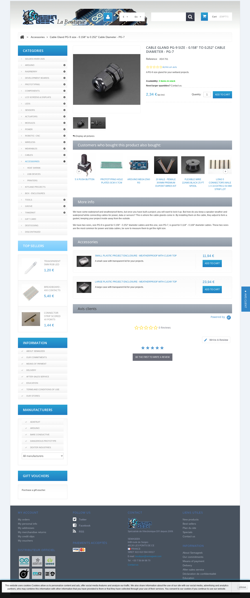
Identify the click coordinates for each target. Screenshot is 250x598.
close (242, 587)
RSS (81, 531)
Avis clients (87, 308)
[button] (245, 299)
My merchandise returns (32, 532)
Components (32, 91)
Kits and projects (35, 187)
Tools (28, 200)
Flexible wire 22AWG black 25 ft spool (193, 182)
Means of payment (36, 364)
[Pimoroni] (50, 573)
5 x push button (84, 179)
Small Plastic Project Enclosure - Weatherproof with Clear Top (136, 255)
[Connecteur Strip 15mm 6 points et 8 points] (31, 319)
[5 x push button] (84, 165)
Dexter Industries (40, 447)
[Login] (107, 16)
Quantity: (197, 94)
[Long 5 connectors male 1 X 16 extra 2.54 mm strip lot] (220, 165)
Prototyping (32, 84)
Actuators (31, 116)
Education (32, 383)
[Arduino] (24, 561)
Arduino (29, 65)
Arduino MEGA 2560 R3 (138, 181)
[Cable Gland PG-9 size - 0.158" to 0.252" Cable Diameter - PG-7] (80, 123)
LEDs (27, 104)
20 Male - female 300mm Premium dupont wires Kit (165, 182)
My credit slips (26, 536)
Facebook (84, 525)
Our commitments (36, 357)
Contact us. (176, 85)
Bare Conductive (39, 434)
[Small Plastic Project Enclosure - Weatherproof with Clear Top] (84, 261)
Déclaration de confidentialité (199, 573)
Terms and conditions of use (42, 389)
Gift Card (30, 219)
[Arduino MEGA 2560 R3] (138, 165)
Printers (32, 180)
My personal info (27, 523)
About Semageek (35, 351)
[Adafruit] (37, 561)
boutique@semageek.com (148, 556)
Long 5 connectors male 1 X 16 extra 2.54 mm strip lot (220, 184)
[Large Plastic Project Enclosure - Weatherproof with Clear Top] (84, 287)
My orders (24, 519)
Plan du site (189, 527)
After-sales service (37, 376)
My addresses (26, 527)
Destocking (31, 225)
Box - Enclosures (35, 193)
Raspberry (31, 71)
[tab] (216, 340)
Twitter (83, 519)
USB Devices (33, 174)
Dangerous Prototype (43, 441)
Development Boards (37, 78)
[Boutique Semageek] (86, 17)
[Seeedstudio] (50, 561)
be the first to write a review (152, 357)
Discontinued (32, 232)
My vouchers (25, 540)
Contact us (133, 565)
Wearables (31, 148)
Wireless (30, 142)
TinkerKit (30, 213)
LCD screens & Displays (38, 97)
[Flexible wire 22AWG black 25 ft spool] (193, 165)
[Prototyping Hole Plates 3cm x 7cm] (111, 165)
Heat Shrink (33, 168)
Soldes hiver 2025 (35, 59)
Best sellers (189, 523)
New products (191, 519)
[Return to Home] (22, 37)
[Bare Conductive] (24, 573)
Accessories (32, 161)
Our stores (33, 396)
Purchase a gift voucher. (34, 490)
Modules (30, 123)
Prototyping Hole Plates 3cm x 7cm (111, 181)
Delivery (31, 370)
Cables (29, 155)
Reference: (152, 59)
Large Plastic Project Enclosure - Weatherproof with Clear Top (136, 281)
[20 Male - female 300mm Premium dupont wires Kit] (166, 165)
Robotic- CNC (32, 136)
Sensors (30, 110)
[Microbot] (37, 573)
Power (29, 129)
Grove (28, 206)
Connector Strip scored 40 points (52, 316)
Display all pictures (85, 136)
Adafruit (35, 422)
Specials (187, 532)
